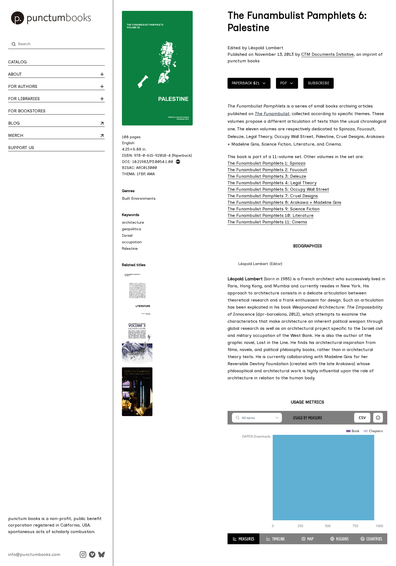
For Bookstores (26, 110)
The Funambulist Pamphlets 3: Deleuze (267, 176)
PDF (283, 83)
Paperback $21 (246, 83)
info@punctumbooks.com (34, 554)
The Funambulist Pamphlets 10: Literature (271, 215)
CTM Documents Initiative (327, 54)
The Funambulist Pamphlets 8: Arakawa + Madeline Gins (284, 202)
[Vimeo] (92, 554)
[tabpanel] (307, 472)
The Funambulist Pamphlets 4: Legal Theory (272, 182)
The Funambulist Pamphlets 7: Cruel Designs (273, 195)
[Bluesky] (101, 554)
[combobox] (257, 418)
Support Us (21, 147)
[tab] (243, 538)
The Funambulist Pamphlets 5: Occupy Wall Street (278, 189)
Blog (29, 124)
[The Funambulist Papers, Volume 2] (137, 342)
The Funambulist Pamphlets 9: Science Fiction (274, 208)
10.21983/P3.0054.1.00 (152, 161)
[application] (307, 479)
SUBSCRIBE (318, 83)
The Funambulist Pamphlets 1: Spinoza (266, 163)
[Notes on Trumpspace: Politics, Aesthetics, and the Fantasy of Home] (137, 391)
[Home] (56, 18)
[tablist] (307, 538)
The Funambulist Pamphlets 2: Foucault (267, 169)
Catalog (17, 61)
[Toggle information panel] (378, 418)
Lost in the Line (272, 342)
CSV (362, 417)
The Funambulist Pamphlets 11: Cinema (267, 221)
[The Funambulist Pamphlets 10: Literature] (137, 293)
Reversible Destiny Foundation (258, 363)
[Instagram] (83, 554)
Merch (29, 136)
